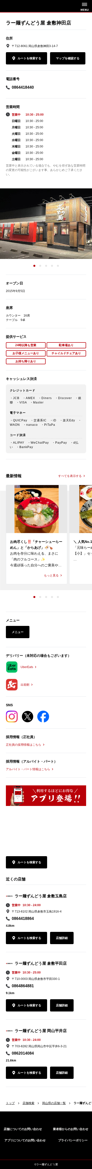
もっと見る (51, 575)
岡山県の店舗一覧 (54, 1103)
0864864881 (23, 986)
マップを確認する (67, 58)
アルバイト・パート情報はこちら (28, 769)
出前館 (25, 684)
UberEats (27, 667)
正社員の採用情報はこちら (23, 744)
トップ (10, 1103)
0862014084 (23, 1053)
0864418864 (23, 918)
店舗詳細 (62, 938)
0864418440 (23, 87)
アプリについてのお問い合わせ (25, 1140)
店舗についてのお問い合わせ (23, 1129)
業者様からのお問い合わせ (70, 1129)
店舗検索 (28, 1103)
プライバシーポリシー (73, 1140)
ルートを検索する (29, 58)
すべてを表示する (70, 476)
